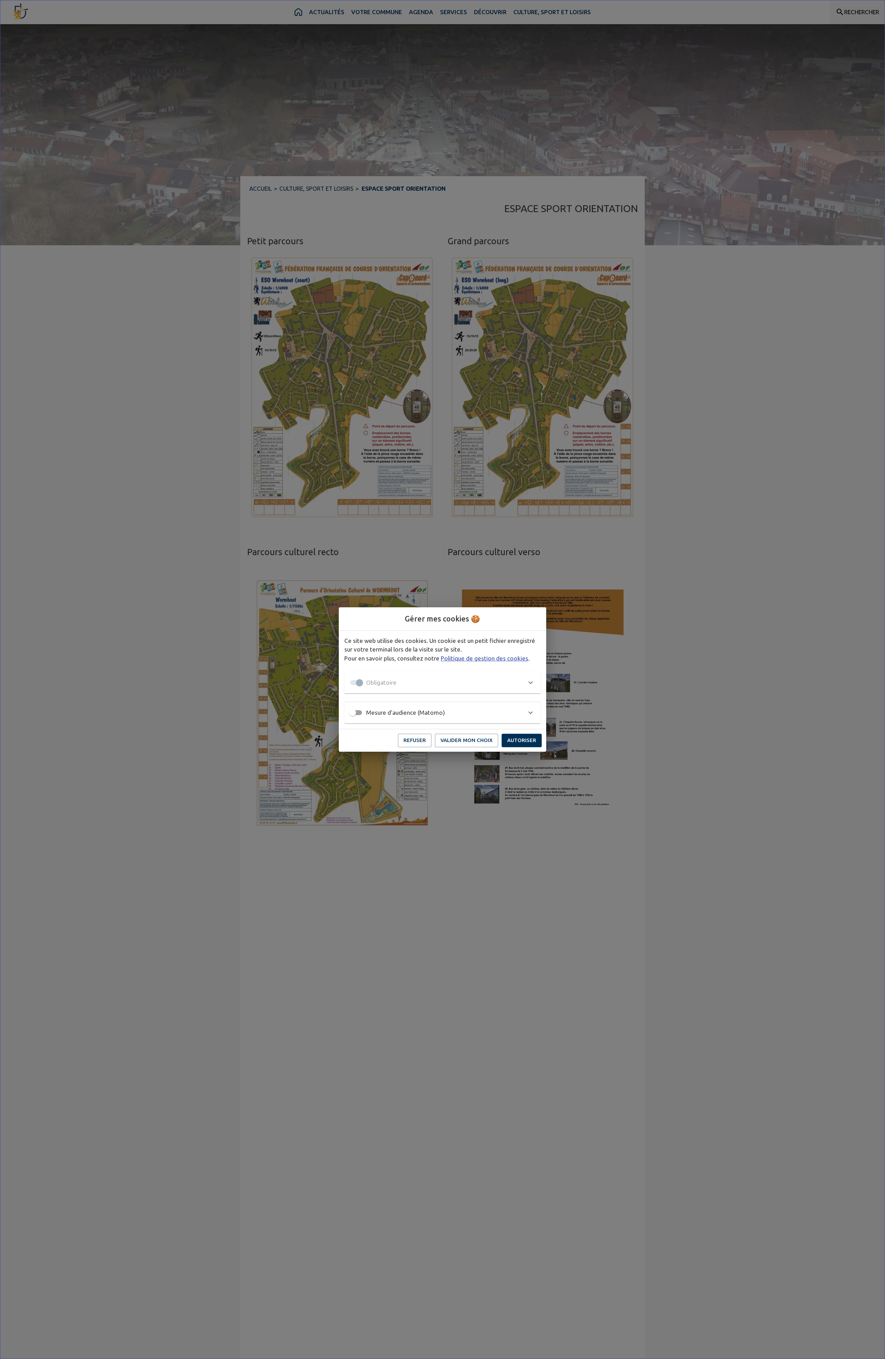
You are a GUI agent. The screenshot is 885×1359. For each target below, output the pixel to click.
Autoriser (521, 740)
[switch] (352, 712)
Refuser (414, 740)
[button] (442, 682)
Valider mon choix (466, 740)
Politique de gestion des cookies (484, 658)
